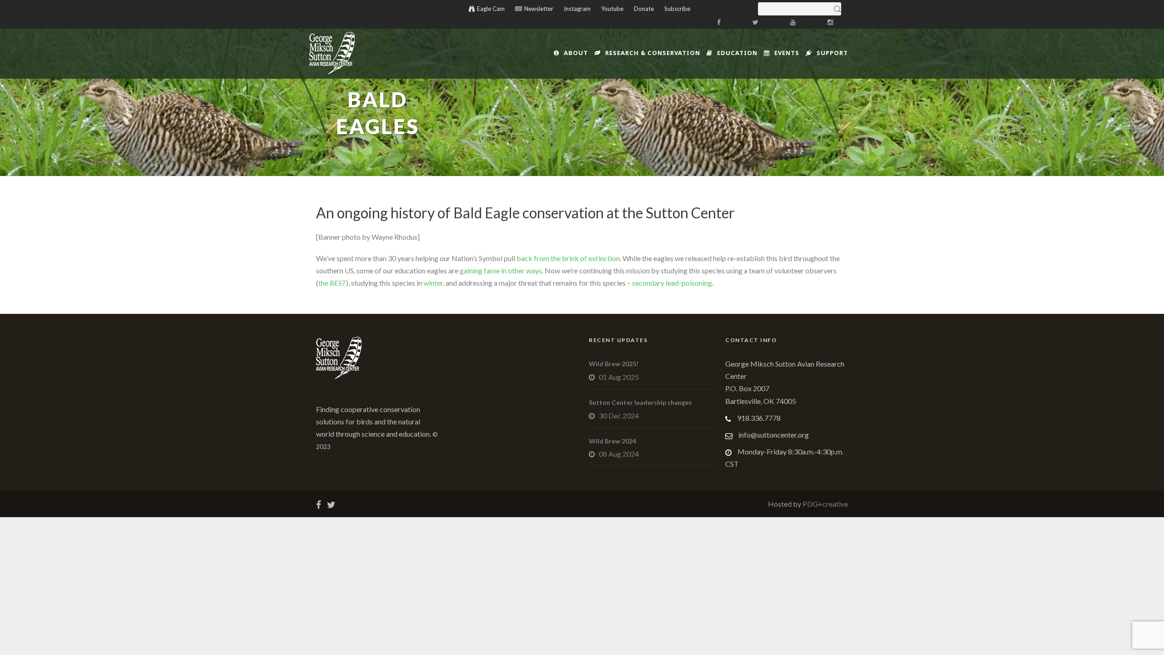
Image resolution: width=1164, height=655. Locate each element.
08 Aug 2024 (619, 453)
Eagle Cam (491, 8)
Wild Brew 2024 (612, 441)
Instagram (577, 8)
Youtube (612, 8)
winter (433, 282)
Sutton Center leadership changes (640, 402)
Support (832, 53)
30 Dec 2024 (619, 415)
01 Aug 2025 (619, 377)
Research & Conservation (652, 53)
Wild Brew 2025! (613, 364)
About (576, 53)
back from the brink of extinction (568, 258)
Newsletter (538, 8)
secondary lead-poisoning (672, 282)
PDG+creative (824, 503)
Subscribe (677, 8)
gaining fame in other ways (501, 270)
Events (786, 53)
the (332, 282)
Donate (644, 8)
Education (737, 53)
